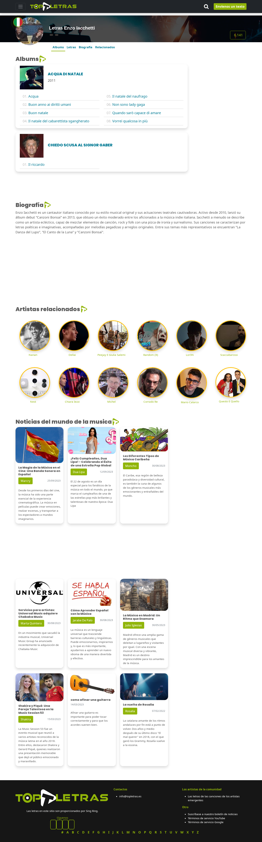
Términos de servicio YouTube (206, 818)
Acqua (33, 96)
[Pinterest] (59, 824)
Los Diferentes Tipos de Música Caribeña (141, 457)
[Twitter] (71, 824)
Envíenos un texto (230, 6)
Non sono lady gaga (128, 104)
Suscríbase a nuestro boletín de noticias (213, 814)
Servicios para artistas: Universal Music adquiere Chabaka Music (38, 613)
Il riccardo (36, 164)
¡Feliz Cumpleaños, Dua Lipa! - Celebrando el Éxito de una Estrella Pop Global (91, 461)
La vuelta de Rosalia (138, 705)
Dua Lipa (79, 472)
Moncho (131, 466)
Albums (58, 47)
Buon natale (38, 112)
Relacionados (105, 47)
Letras (71, 47)
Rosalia (130, 711)
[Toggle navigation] (20, 6)
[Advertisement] (219, 78)
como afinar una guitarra (91, 700)
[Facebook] (53, 824)
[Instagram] (65, 824)
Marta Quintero (31, 623)
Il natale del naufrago (129, 96)
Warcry (25, 481)
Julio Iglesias (133, 625)
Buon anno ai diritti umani (49, 104)
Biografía (85, 47)
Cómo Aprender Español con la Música (89, 612)
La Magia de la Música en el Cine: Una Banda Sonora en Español (39, 471)
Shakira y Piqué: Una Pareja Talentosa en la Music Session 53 (35, 709)
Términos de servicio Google (206, 822)
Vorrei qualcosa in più (130, 121)
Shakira (26, 719)
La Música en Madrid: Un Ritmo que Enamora (141, 617)
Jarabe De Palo (83, 620)
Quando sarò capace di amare (136, 112)
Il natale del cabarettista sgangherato (58, 121)
